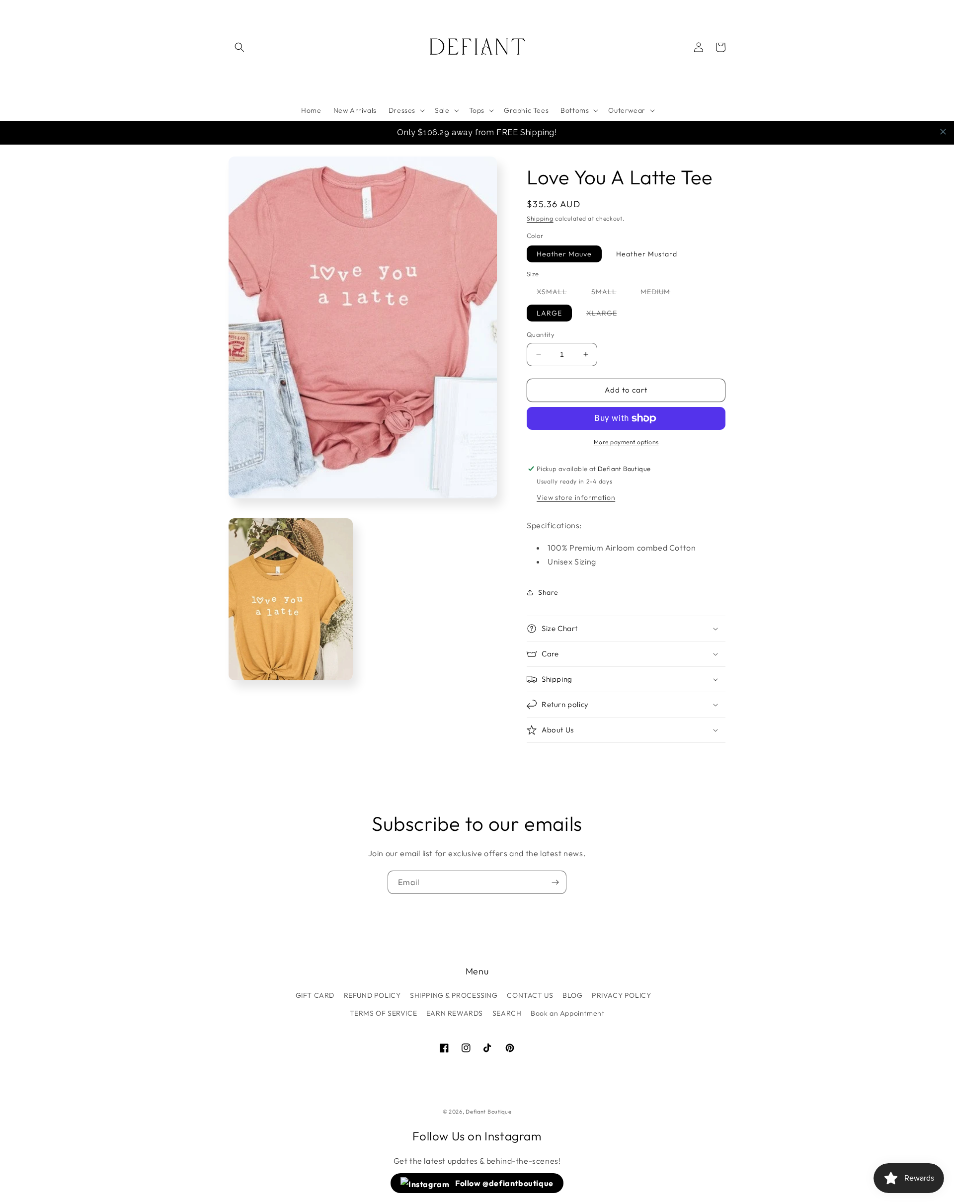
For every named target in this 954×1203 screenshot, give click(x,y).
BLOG (572, 995)
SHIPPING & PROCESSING (454, 995)
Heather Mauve (564, 253)
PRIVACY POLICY (621, 995)
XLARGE (606, 314)
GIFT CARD (315, 995)
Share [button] (548, 592)
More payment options (626, 442)
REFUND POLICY (372, 995)
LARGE (549, 313)
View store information (576, 497)
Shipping (540, 218)
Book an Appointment (567, 1013)
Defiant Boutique (488, 1111)
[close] (943, 132)
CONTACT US (530, 995)
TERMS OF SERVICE (383, 1013)
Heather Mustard (646, 253)
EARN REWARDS (454, 1013)
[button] (239, 47)
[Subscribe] (555, 882)
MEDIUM (660, 293)
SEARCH (507, 1013)
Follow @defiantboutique (504, 1183)
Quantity (541, 334)
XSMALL (557, 293)
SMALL (609, 293)
